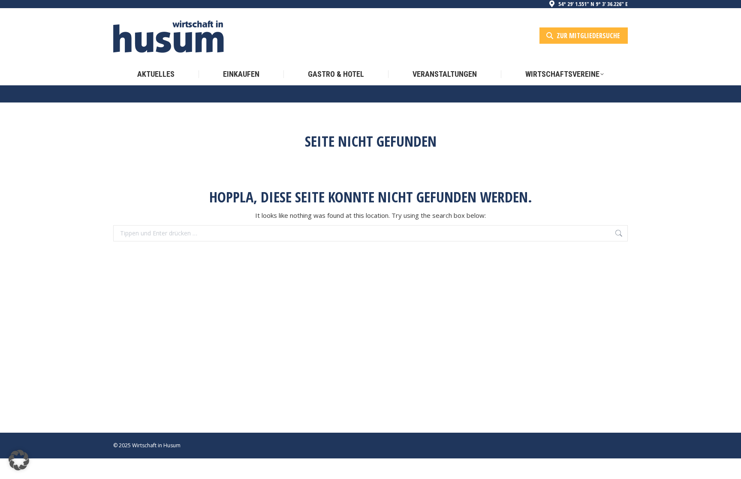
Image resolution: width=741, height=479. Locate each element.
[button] (19, 460)
